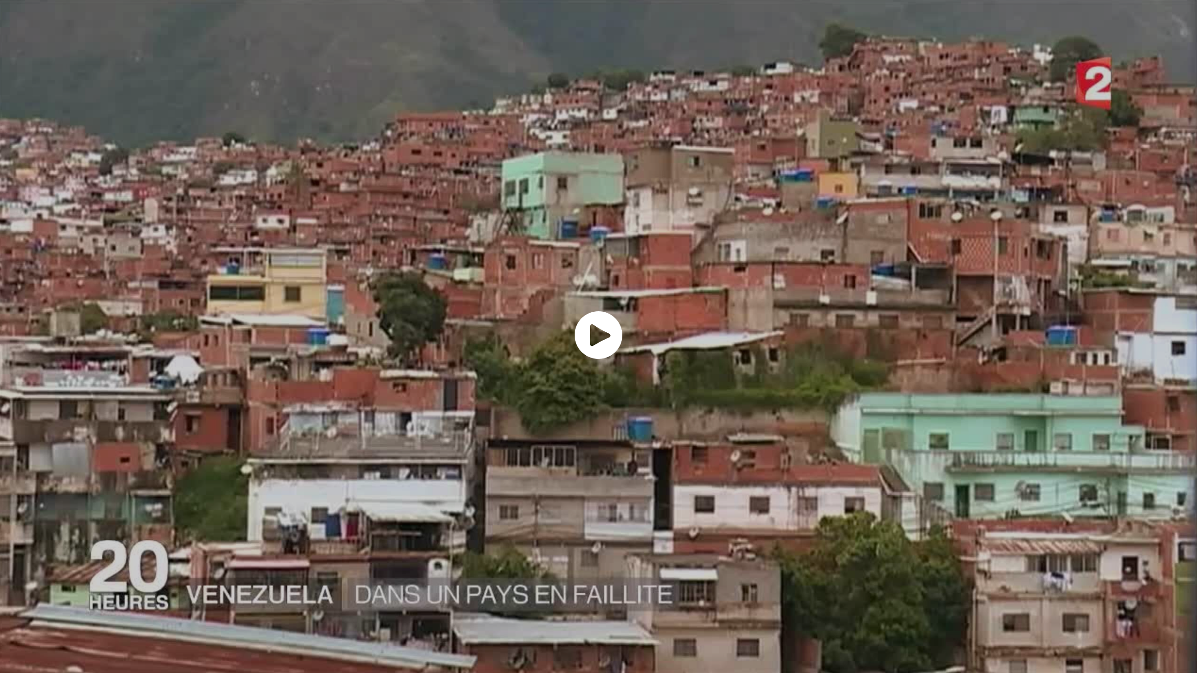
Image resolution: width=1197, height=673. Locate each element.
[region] (598, 336)
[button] (598, 335)
